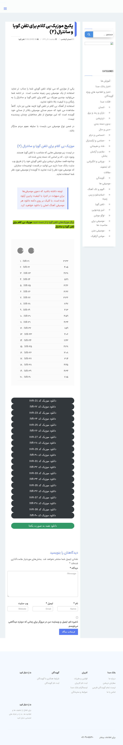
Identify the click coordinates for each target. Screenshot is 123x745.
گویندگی (100, 178)
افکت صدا (105, 102)
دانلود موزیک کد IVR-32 (43, 467)
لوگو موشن (99, 215)
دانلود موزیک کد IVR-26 (43, 431)
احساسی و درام (96, 135)
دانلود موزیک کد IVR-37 (42, 497)
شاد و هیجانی (97, 146)
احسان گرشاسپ (66, 39)
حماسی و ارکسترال (95, 141)
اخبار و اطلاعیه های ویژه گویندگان (99, 94)
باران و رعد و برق (96, 113)
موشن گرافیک (97, 236)
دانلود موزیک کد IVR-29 (42, 449)
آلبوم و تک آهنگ (96, 189)
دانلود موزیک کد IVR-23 (42, 412)
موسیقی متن (98, 231)
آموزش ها (105, 81)
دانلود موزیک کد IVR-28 (43, 443)
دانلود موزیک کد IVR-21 (42, 400)
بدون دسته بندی (102, 124)
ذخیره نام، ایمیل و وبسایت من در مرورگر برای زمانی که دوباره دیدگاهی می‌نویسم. (43, 624)
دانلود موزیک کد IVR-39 (42, 509)
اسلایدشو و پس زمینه (98, 197)
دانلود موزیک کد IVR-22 (43, 407)
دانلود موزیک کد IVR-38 (42, 503)
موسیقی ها (104, 183)
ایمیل (49, 603)
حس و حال (104, 129)
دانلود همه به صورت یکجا (43, 525)
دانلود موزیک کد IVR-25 (42, 424)
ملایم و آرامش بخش (98, 154)
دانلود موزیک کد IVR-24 (43, 419)
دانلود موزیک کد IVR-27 (42, 436)
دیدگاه (74, 568)
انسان (101, 107)
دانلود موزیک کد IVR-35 (42, 485)
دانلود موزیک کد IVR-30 (43, 455)
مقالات (107, 172)
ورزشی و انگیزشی (95, 161)
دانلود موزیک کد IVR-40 (43, 515)
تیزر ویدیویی (98, 210)
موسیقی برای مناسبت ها (99, 223)
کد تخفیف (105, 167)
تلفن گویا (99, 204)
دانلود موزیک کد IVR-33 (42, 473)
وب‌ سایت (23, 603)
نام (76, 603)
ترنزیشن (100, 118)
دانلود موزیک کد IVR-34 (43, 479)
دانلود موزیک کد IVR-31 (42, 461)
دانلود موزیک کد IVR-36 (43, 491)
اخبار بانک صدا (103, 86)
